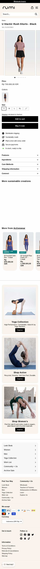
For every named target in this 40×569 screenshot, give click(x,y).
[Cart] (32, 8)
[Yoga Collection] (20, 303)
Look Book (5, 485)
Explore (20, 330)
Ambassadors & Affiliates (28, 490)
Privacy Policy (6, 548)
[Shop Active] (20, 354)
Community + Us (7, 497)
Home (4, 20)
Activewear (19, 228)
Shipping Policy (7, 553)
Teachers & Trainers (27, 487)
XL (20, 108)
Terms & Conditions (8, 546)
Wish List (5, 495)
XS (26, 108)
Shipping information (10, 169)
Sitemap (4, 556)
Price (4, 81)
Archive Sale (6, 500)
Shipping (4, 114)
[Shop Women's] (20, 403)
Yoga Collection (7, 492)
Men (3, 490)
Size (3, 105)
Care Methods (7, 164)
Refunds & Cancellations (10, 551)
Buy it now (20, 126)
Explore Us (24, 495)
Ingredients (6, 160)
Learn (22, 492)
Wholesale (23, 485)
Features (5, 155)
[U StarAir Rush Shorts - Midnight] (5, 97)
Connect (5, 173)
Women (4, 487)
